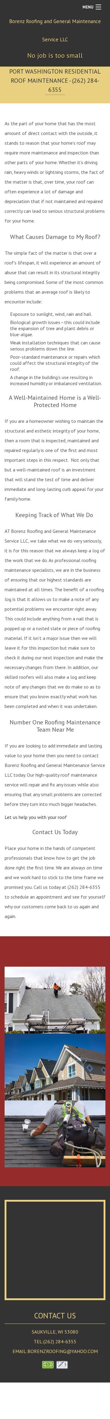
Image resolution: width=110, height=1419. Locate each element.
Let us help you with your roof (36, 817)
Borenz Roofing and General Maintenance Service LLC (55, 30)
